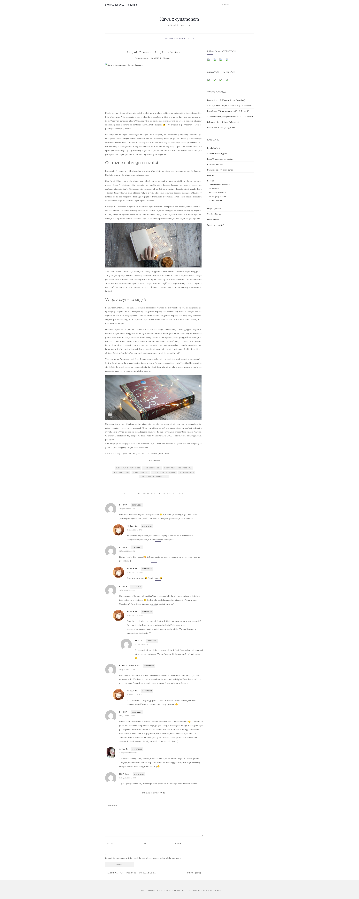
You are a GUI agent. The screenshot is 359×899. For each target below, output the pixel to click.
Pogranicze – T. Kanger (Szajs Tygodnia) (226, 100)
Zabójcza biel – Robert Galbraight (223, 122)
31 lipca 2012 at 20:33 (127, 716)
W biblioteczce (185, 38)
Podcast (211, 175)
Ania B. (123, 749)
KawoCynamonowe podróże (220, 159)
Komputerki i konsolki (219, 184)
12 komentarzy (153, 460)
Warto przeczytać (215, 225)
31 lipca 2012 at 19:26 (127, 669)
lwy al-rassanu (186, 472)
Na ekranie (214, 188)
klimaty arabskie (141, 472)
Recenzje (170, 38)
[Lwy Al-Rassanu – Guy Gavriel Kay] (153, 85)
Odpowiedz (136, 505)
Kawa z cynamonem (179, 19)
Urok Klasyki (213, 219)
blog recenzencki (152, 468)
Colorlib (194, 890)
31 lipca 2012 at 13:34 (134, 572)
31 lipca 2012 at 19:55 (142, 644)
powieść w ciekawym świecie (154, 477)
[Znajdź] (252, 5)
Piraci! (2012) (194, 873)
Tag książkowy (214, 214)
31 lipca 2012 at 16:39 (127, 590)
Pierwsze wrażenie (217, 192)
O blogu (132, 5)
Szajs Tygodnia (214, 208)
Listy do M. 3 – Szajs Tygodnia (221, 127)
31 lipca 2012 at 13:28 (127, 551)
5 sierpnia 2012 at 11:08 (127, 778)
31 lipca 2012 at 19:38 (135, 615)
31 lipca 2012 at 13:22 (134, 530)
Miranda (166, 58)
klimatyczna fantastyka (163, 472)
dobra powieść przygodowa (178, 468)
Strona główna (114, 5)
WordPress (217, 890)
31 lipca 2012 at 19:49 (134, 695)
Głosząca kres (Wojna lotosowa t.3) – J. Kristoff (229, 105)
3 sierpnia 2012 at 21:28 (128, 753)
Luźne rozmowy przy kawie (220, 170)
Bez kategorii (213, 148)
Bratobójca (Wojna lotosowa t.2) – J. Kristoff (227, 111)
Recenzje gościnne (217, 196)
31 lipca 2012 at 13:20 (127, 509)
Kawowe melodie (215, 164)
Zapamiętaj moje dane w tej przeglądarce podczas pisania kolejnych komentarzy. (143, 858)
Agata (123, 586)
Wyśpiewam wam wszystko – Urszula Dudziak (132, 873)
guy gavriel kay (121, 472)
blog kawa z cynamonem (128, 468)
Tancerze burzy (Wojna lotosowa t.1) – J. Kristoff (230, 116)
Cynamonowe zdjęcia (217, 153)
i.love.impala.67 (129, 666)
